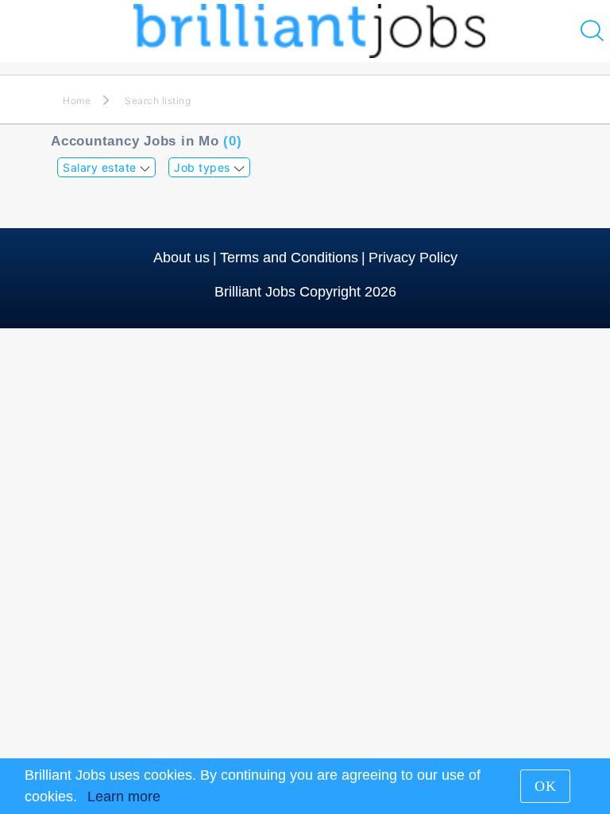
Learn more (123, 796)
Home (77, 101)
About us (181, 258)
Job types (204, 167)
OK (546, 786)
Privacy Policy (413, 258)
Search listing (158, 101)
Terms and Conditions (289, 258)
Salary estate (101, 167)
